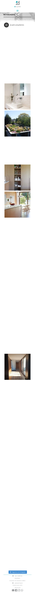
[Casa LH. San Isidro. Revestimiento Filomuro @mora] (17, 367)
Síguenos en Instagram (19, 572)
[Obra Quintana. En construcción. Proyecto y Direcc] (17, 421)
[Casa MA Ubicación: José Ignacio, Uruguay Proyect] (17, 313)
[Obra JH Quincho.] (17, 96)
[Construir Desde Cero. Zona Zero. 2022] (17, 42)
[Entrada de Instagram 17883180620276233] (17, 475)
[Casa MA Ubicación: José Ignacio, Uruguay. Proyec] (17, 286)
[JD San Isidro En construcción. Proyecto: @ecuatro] (17, 448)
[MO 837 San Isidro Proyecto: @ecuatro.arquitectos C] (17, 529)
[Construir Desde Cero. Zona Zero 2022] (17, 69)
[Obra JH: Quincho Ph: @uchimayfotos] (17, 150)
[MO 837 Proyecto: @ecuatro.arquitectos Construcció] (17, 556)
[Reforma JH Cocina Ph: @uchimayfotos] (17, 205)
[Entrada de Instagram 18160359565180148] (17, 502)
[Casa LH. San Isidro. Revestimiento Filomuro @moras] (17, 394)
